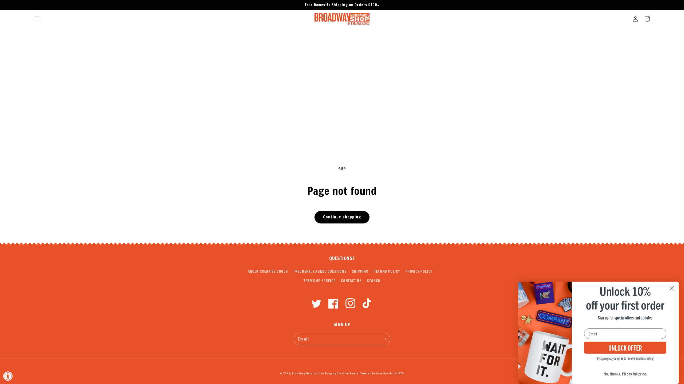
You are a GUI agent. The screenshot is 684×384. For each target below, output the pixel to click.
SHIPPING (360, 271)
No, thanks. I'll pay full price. (625, 373)
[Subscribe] (384, 339)
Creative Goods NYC (390, 373)
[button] (37, 19)
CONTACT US (351, 280)
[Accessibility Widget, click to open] (8, 376)
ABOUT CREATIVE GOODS (268, 271)
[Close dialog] (672, 288)
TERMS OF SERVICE (320, 280)
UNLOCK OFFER (625, 347)
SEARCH (373, 280)
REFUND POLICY (387, 271)
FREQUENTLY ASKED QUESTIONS (320, 271)
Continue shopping (342, 217)
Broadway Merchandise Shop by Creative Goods (325, 373)
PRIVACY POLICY (418, 271)
